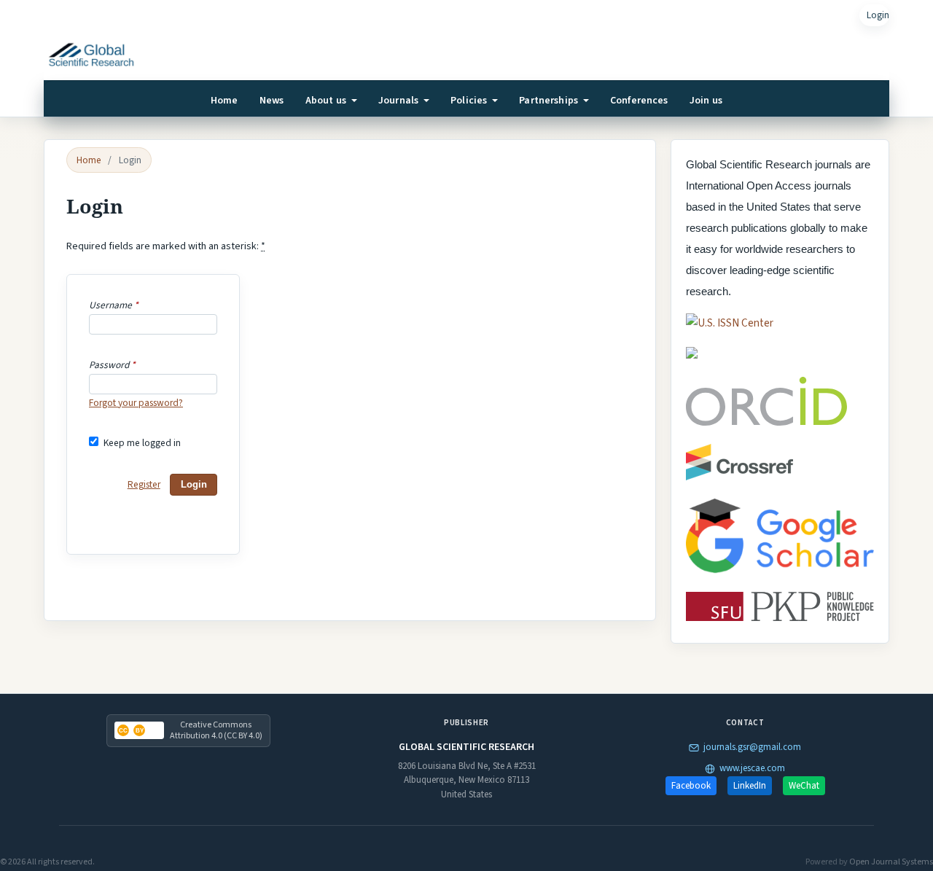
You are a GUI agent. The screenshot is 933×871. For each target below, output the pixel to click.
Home (224, 100)
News (271, 100)
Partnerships (549, 100)
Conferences (639, 100)
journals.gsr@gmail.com (752, 747)
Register (144, 484)
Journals (399, 100)
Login (878, 15)
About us (326, 100)
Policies (469, 100)
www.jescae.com (752, 768)
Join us (706, 100)
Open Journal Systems (891, 862)
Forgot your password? (136, 403)
